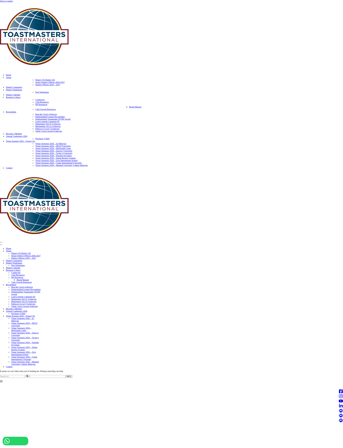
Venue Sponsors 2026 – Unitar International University (58, 163)
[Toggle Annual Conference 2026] (47, 311)
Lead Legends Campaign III (47, 121)
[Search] (27, 376)
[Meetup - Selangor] (171, 420)
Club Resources (42, 102)
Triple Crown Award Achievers (48, 131)
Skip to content (6, 1)
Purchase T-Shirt (42, 139)
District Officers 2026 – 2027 (47, 85)
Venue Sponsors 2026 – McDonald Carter (53, 148)
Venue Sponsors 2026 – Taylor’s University (53, 153)
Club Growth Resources (45, 109)
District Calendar (13, 95)
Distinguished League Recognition (50, 117)
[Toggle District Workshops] (47, 263)
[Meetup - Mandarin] (171, 410)
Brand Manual (135, 107)
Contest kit (39, 100)
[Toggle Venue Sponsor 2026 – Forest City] (47, 316)
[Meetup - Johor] (171, 415)
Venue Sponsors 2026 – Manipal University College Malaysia (61, 165)
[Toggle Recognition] (47, 285)
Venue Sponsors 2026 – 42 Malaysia (50, 144)
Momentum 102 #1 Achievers (48, 124)
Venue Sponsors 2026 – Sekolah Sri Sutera (53, 156)
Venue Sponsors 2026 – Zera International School (56, 160)
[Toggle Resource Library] (47, 270)
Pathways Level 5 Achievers (47, 129)
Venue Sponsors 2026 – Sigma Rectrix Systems (55, 158)
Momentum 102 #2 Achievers (48, 126)
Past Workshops (42, 92)
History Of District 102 (45, 80)
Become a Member (14, 134)
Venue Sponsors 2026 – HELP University (53, 146)
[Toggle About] (47, 251)
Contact (9, 168)
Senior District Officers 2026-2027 (50, 82)
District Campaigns (14, 87)
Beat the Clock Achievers (46, 114)
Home (8, 75)
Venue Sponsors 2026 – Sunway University (53, 151)
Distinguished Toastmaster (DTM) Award (52, 119)
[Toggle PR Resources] (47, 277)
